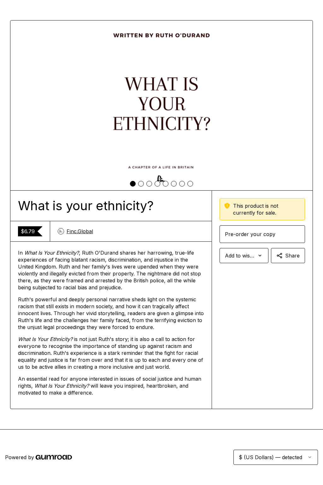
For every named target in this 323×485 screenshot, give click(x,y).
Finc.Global (80, 231)
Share (292, 255)
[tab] (133, 184)
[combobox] (244, 255)
